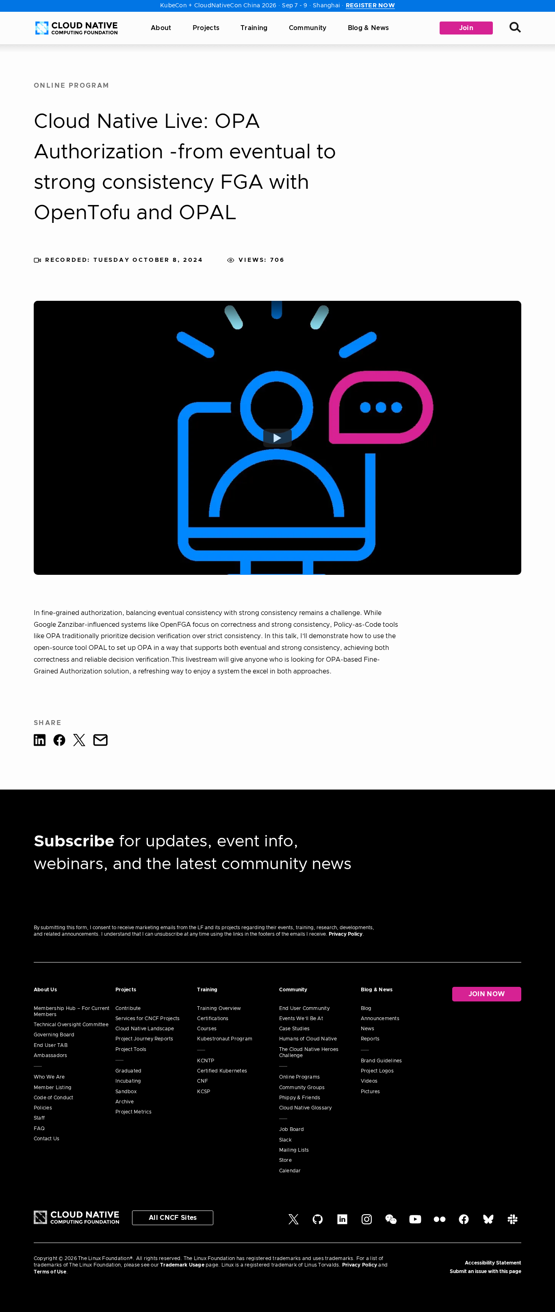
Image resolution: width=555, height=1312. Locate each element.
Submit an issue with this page (485, 1271)
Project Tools (130, 1049)
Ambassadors (50, 1055)
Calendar (290, 1170)
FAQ (39, 1128)
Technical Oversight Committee (71, 1024)
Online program (72, 85)
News (368, 1028)
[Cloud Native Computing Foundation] (76, 28)
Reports (370, 1038)
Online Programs (299, 1077)
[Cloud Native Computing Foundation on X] (293, 1222)
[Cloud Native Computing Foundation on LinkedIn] (342, 1222)
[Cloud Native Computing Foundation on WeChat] (391, 1222)
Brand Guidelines (381, 1060)
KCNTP (205, 1060)
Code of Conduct (54, 1097)
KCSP (203, 1091)
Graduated (128, 1070)
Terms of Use (50, 1271)
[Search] (515, 28)
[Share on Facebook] (59, 741)
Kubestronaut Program (224, 1038)
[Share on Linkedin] (40, 741)
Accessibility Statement (493, 1262)
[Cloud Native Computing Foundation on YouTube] (415, 1222)
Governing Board (54, 1034)
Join (466, 28)
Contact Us (46, 1138)
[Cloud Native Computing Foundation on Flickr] (440, 1222)
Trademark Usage (182, 1264)
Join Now (486, 994)
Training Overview (219, 1008)
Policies (43, 1107)
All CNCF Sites (173, 1218)
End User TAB (50, 1045)
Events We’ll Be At (301, 1018)
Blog (366, 1008)
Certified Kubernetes (222, 1070)
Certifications (212, 1018)
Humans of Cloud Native (308, 1038)
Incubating (128, 1081)
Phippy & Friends (300, 1097)
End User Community (304, 1008)
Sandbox (126, 1091)
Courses (207, 1028)
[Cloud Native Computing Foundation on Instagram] (367, 1222)
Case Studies (294, 1028)
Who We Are (49, 1077)
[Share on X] (79, 741)
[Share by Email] (100, 741)
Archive (124, 1101)
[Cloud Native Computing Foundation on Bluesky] (488, 1222)
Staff (39, 1118)
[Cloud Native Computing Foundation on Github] (317, 1222)
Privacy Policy (345, 934)
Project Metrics (133, 1111)
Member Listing (53, 1087)
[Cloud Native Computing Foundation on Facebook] (464, 1222)
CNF (202, 1081)
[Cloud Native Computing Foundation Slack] (512, 1222)
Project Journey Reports (144, 1038)
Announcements (380, 1018)
